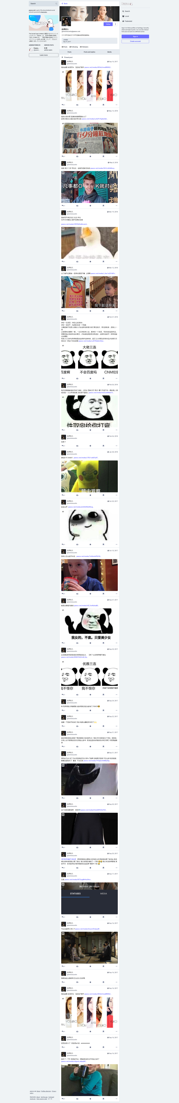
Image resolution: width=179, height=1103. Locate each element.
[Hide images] (63, 278)
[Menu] (115, 24)
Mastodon (44, 12)
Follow (108, 24)
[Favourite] (90, 105)
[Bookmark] (103, 105)
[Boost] (77, 105)
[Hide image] (63, 72)
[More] (116, 105)
